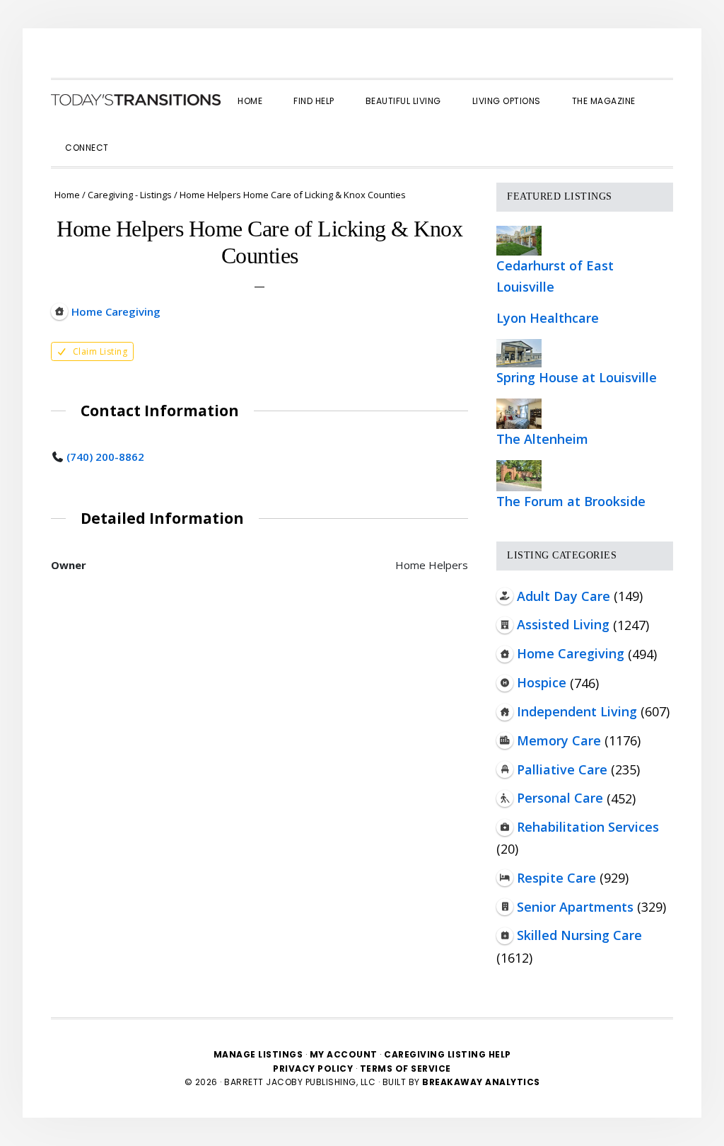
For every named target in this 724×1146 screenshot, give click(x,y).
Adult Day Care (563, 596)
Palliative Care (562, 769)
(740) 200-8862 (105, 456)
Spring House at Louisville (576, 377)
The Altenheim (542, 438)
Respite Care (556, 877)
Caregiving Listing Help (447, 1054)
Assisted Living (563, 624)
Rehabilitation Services (588, 826)
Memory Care (559, 740)
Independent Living (577, 711)
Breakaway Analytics (481, 1082)
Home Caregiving (570, 653)
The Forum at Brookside (571, 501)
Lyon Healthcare (547, 317)
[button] (140, 135)
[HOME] (136, 100)
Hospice (541, 682)
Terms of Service (405, 1068)
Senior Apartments (575, 906)
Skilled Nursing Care (579, 935)
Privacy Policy (314, 1068)
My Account (344, 1054)
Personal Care (560, 797)
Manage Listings (258, 1054)
